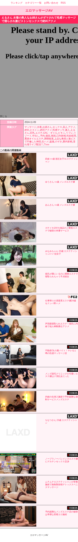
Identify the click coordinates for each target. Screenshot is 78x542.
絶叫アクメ (46, 130)
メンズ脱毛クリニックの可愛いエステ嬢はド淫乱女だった (61, 375)
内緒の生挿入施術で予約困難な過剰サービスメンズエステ (61, 398)
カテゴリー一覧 (33, 2)
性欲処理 (71, 135)
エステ (38, 132)
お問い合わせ (51, 2)
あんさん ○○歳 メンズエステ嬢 (60, 205)
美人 (65, 127)
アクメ (71, 127)
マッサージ (30, 127)
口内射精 (61, 135)
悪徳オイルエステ (33, 138)
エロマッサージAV (39, 10)
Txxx (46, 144)
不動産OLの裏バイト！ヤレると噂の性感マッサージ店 (60, 352)
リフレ (69, 132)
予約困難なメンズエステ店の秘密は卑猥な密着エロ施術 (61, 513)
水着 (39, 127)
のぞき (58, 141)
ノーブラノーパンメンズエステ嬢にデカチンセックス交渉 (61, 460)
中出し (35, 135)
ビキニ (61, 132)
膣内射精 (67, 141)
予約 (42, 135)
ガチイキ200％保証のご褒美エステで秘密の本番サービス (61, 229)
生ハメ (45, 141)
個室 (48, 135)
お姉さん (47, 127)
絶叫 (26, 130)
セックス (57, 127)
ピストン (34, 130)
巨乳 (32, 132)
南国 (53, 135)
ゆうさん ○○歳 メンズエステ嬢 (60, 182)
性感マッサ (58, 130)
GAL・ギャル (50, 132)
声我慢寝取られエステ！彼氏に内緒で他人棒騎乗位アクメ (61, 325)
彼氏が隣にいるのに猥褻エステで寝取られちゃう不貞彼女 (61, 275)
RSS (63, 2)
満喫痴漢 (49, 138)
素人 (67, 130)
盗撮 (52, 141)
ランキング (16, 2)
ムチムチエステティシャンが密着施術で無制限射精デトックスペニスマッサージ (61, 485)
